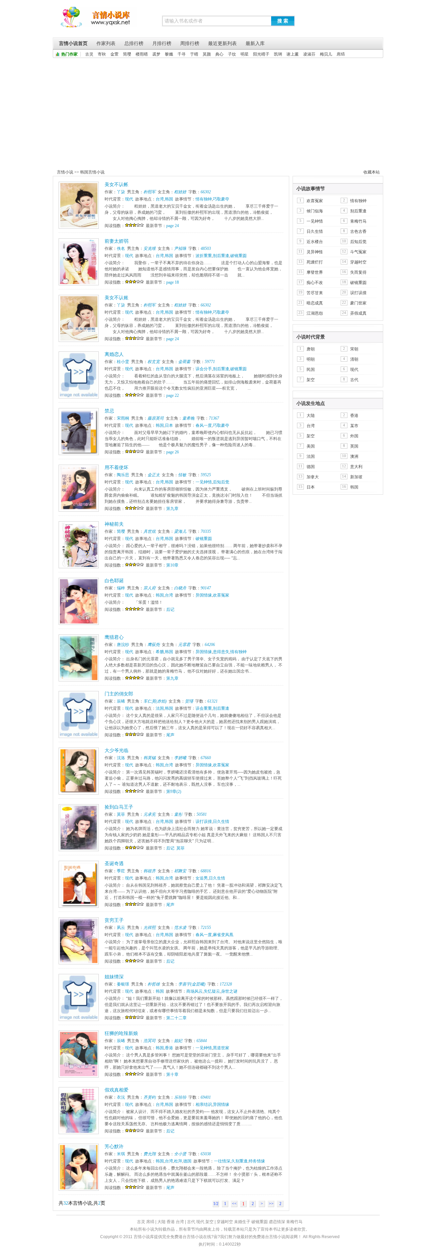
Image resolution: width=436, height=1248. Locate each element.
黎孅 (169, 54)
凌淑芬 (309, 54)
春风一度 (204, 425)
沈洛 (121, 757)
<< (234, 1203)
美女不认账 (116, 297)
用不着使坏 (116, 467)
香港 (169, 1048)
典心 (219, 54)
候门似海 (315, 211)
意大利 (356, 466)
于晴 (194, 54)
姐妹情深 (114, 976)
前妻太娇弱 (116, 241)
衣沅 (121, 1097)
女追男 (202, 878)
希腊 (160, 651)
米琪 (121, 1154)
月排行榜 (161, 43)
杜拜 (178, 1161)
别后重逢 (221, 255)
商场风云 (194, 991)
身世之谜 (229, 991)
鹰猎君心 (114, 637)
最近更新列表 (222, 43)
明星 (244, 54)
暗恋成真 (315, 303)
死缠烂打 (315, 262)
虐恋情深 (277, 1221)
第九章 (172, 508)
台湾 (160, 199)
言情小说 (65, 172)
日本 (169, 425)
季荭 (121, 871)
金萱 (114, 54)
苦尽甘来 (315, 292)
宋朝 (354, 349)
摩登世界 (315, 272)
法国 (160, 708)
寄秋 (102, 54)
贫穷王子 (114, 920)
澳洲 (354, 456)
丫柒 (121, 192)
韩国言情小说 (92, 172)
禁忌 (109, 411)
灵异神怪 (315, 252)
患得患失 (221, 651)
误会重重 (204, 708)
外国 (354, 436)
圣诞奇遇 (114, 863)
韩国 (169, 199)
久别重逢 (239, 1161)
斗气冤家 (358, 252)
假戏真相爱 (116, 1090)
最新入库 (255, 43)
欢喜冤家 (221, 595)
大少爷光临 (116, 750)
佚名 (121, 248)
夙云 (121, 927)
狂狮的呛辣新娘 (121, 1033)
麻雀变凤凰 (223, 934)
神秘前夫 (114, 524)
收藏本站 (371, 172)
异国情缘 (204, 595)
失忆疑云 (212, 991)
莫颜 (207, 54)
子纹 (232, 54)
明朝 (311, 359)
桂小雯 (123, 361)
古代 (354, 379)
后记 (170, 609)
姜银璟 (123, 984)
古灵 (89, 54)
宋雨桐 (123, 418)
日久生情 (221, 821)
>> (271, 1203)
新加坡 (356, 477)
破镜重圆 (238, 255)
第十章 (172, 1074)
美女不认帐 (116, 184)
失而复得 (358, 272)
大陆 (311, 415)
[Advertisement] (218, 109)
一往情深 (222, 1161)
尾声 (170, 735)
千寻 (181, 54)
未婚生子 (242, 1221)
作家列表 (105, 43)
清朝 (354, 359)
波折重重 (204, 255)
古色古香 (358, 231)
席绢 (341, 54)
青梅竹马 (358, 221)
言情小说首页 (73, 43)
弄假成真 (358, 313)
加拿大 (313, 477)
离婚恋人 (114, 354)
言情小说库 (99, 20)
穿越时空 (358, 262)
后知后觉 (221, 482)
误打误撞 (204, 821)
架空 (311, 379)
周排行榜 (189, 43)
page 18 (172, 282)
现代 (129, 199)
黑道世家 (221, 1048)
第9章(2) (173, 791)
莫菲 (121, 814)
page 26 (172, 452)
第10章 (172, 565)
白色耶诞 (114, 580)
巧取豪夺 (221, 199)
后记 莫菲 (175, 848)
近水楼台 (315, 241)
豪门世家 (358, 303)
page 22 (172, 395)
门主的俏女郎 (119, 693)
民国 (311, 369)
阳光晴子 (261, 54)
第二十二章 (176, 1018)
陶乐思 (123, 474)
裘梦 (156, 54)
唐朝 (311, 349)
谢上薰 (292, 54)
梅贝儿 (326, 54)
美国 (311, 446)
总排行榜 (133, 43)
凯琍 (278, 54)
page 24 (172, 225)
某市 (354, 425)
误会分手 (204, 368)
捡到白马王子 (119, 807)
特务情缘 (257, 1161)
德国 (187, 1161)
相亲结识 (204, 1104)
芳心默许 (114, 1146)
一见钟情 (204, 482)
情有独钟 (204, 199)
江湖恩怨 (315, 313)
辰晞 (121, 701)
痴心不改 (315, 282)
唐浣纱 (123, 644)
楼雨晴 (142, 54)
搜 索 (282, 21)
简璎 (127, 54)
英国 (354, 446)
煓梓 (121, 588)
